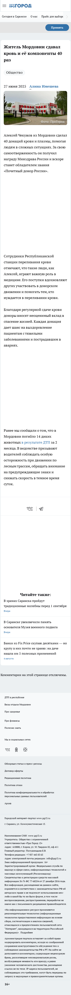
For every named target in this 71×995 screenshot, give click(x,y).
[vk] (30, 509)
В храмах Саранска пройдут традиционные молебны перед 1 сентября (35, 605)
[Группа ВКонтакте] (7, 750)
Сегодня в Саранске (14, 16)
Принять (57, 27)
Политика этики (13, 785)
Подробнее (27, 932)
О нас (34, 16)
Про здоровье (12, 711)
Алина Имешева (43, 86)
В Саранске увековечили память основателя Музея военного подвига (31, 627)
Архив (8, 803)
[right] (67, 17)
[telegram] (42, 509)
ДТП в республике (14, 697)
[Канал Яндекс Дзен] (25, 750)
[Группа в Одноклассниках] (16, 750)
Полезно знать (13, 727)
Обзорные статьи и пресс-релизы (23, 763)
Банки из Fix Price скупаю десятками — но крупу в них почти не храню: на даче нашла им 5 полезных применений (35, 650)
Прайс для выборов (53, 16)
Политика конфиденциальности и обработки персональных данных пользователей (29, 794)
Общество (14, 72)
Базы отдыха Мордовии (18, 704)
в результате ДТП (35, 442)
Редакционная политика (18, 777)
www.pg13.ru (43, 818)
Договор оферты (14, 770)
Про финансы (12, 720)
